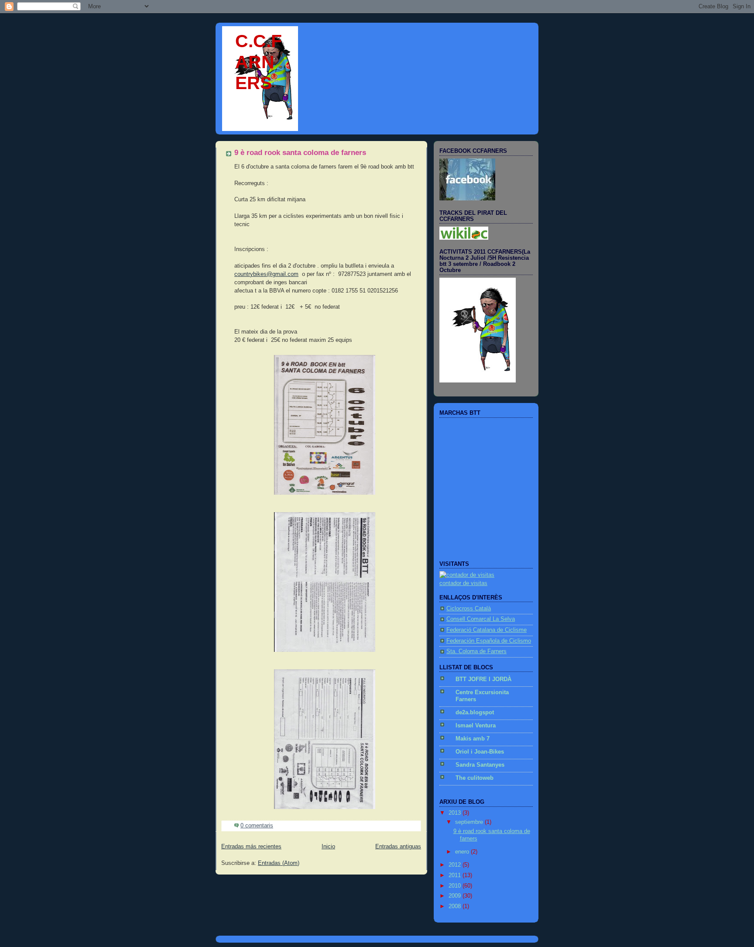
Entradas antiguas (398, 847)
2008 (456, 906)
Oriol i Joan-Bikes (480, 752)
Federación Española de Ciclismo (488, 641)
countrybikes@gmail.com (266, 274)
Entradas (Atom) (278, 863)
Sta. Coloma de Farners (476, 651)
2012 (456, 865)
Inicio (328, 847)
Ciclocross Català (468, 609)
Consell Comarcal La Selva (480, 619)
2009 (456, 896)
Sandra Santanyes (480, 765)
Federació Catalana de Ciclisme (486, 630)
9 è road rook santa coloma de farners (300, 152)
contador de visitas (463, 583)
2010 (456, 886)
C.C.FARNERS (258, 62)
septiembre (470, 822)
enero (463, 852)
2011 (456, 875)
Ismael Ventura (476, 726)
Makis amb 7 (473, 739)
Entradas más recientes (251, 847)
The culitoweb (475, 778)
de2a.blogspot (475, 712)
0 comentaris (256, 826)
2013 (456, 813)
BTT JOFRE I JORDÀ (483, 679)
